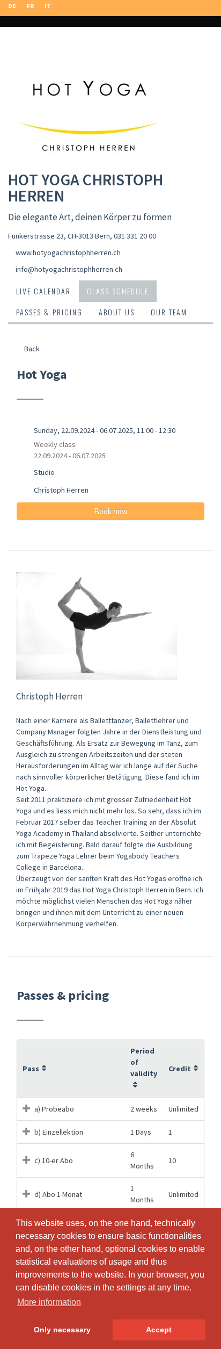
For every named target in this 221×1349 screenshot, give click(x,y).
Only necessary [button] (62, 1329)
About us (117, 312)
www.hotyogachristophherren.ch (68, 252)
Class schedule (118, 291)
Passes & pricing (49, 312)
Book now (111, 511)
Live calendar (43, 291)
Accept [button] (159, 1329)
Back (31, 349)
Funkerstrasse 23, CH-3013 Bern (59, 236)
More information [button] (49, 1302)
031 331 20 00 (135, 236)
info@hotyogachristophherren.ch (69, 269)
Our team (169, 312)
